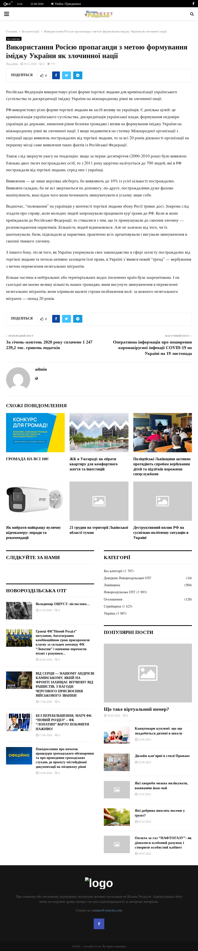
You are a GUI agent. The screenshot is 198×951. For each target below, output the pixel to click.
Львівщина (112, 585)
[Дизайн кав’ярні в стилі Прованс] (117, 762)
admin (14, 64)
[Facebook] (99, 924)
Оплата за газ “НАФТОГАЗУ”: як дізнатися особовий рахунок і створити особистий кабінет (163, 842)
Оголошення (113, 599)
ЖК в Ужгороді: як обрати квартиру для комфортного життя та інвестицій (94, 464)
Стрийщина (112, 606)
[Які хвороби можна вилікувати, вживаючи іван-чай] (117, 789)
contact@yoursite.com (107, 910)
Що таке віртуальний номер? (136, 709)
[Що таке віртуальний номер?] (148, 673)
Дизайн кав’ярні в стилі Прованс (162, 756)
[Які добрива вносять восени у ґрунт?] (117, 817)
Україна (109, 613)
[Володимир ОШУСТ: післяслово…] (19, 610)
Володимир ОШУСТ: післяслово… (63, 604)
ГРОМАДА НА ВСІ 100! (27, 459)
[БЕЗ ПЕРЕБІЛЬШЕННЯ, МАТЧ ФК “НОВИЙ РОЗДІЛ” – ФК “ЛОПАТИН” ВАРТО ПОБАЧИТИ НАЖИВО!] (19, 722)
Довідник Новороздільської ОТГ (127, 578)
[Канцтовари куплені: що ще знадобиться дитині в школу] (117, 735)
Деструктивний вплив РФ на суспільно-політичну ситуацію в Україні (161, 532)
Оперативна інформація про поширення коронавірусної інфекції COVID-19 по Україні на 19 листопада (152, 348)
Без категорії (13, 38)
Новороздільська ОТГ (119, 592)
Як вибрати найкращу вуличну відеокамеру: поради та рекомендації (33, 532)
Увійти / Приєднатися (67, 4)
